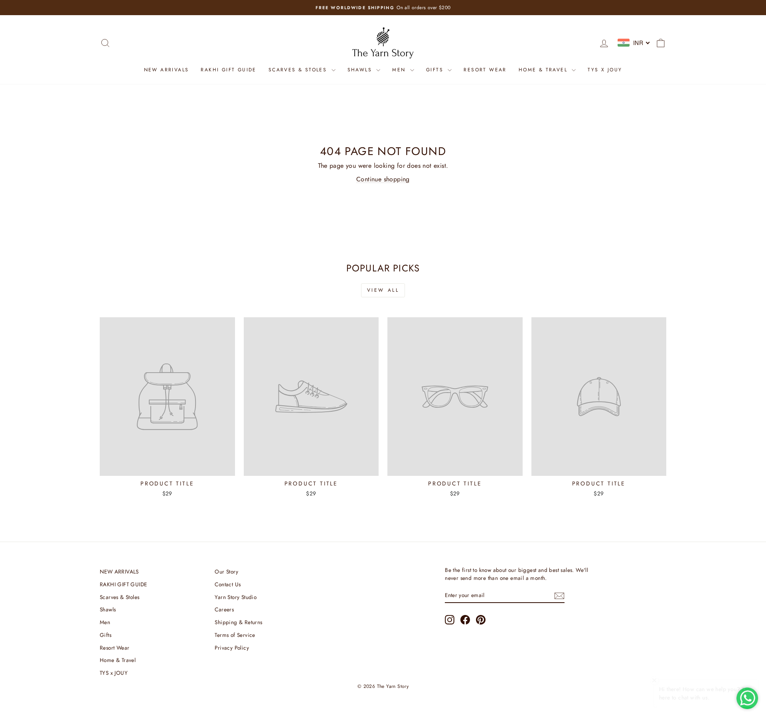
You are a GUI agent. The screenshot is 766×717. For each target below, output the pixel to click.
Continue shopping (383, 179)
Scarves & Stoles (299, 69)
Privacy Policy (232, 648)
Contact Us (228, 584)
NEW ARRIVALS (166, 69)
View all (383, 290)
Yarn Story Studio (236, 597)
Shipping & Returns (238, 622)
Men (400, 69)
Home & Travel (544, 69)
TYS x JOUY (605, 69)
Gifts (436, 69)
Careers (224, 609)
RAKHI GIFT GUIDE (228, 69)
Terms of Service (235, 635)
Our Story (226, 572)
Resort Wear (485, 69)
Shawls (361, 69)
